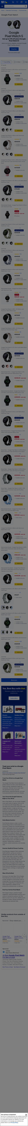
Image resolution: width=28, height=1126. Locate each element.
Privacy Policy (14, 1122)
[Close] (26, 1115)
